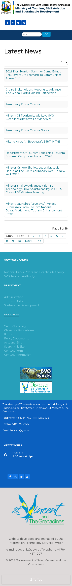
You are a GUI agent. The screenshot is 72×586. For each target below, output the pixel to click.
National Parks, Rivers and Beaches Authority (34, 272)
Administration (13, 297)
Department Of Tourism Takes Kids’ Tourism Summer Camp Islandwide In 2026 (35, 154)
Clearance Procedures (19, 330)
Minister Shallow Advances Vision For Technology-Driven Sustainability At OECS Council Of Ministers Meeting (34, 189)
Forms (8, 334)
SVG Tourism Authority (19, 276)
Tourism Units (13, 301)
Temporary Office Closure (23, 104)
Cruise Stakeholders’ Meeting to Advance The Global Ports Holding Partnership (33, 91)
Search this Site (14, 346)
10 (19, 241)
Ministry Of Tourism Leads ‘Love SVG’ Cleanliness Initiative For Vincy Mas (30, 117)
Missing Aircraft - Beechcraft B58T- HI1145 (33, 141)
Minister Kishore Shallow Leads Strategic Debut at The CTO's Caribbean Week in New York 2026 (35, 171)
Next (28, 241)
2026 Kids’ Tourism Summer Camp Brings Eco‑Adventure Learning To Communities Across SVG (33, 75)
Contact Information (17, 354)
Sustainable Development (21, 305)
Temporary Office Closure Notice (28, 130)
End (38, 241)
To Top (37, 579)
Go (46, 34)
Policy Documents (16, 338)
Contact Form (13, 350)
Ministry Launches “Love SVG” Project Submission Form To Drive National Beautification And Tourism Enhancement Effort (34, 208)
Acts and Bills (13, 342)
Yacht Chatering (15, 326)
